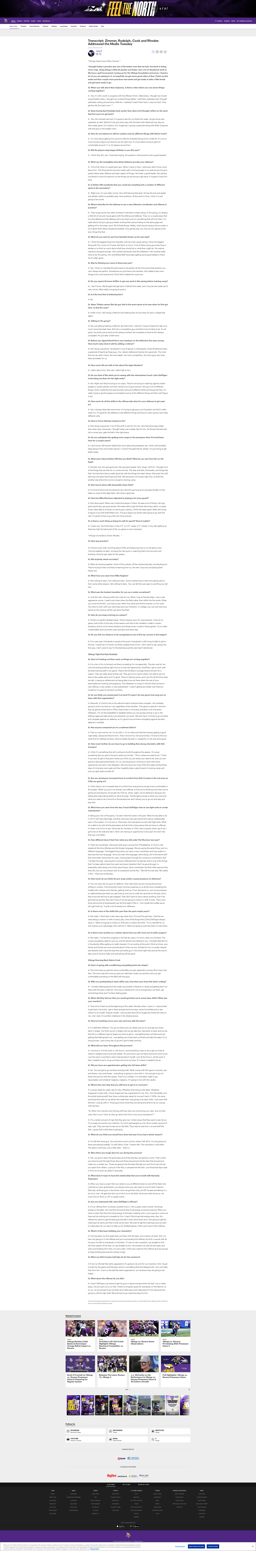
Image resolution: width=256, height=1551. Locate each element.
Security (136, 1513)
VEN (95, 1497)
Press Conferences (95, 1500)
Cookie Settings (180, 1546)
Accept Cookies (213, 1546)
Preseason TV (95, 1513)
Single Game (157, 1497)
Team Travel (115, 1510)
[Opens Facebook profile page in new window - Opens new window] (97, 54)
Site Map (201, 1517)
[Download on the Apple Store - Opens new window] (120, 1526)
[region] (128, 1546)
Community (201, 1493)
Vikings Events (179, 1497)
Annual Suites (157, 1507)
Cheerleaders (115, 1503)
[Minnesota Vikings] (128, 1535)
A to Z (136, 1493)
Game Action (115, 1500)
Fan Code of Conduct (136, 1500)
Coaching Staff (53, 1510)
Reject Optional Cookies (196, 1546)
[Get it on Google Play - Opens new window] (134, 1527)
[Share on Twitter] (157, 53)
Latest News (73, 1493)
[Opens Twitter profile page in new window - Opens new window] (100, 54)
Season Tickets (157, 1493)
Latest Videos (95, 1493)
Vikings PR (99, 51)
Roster (52, 1493)
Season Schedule (179, 1493)
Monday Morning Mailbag (73, 1497)
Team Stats (53, 1507)
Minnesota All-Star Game (179, 1503)
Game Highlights (95, 1503)
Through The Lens (115, 1497)
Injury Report (52, 1500)
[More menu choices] (52, 21)
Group (157, 1500)
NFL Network (95, 1507)
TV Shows (95, 1510)
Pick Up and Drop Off (136, 1507)
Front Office (53, 1513)
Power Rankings (73, 1510)
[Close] (253, 1546)
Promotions (202, 1513)
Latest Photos (115, 1493)
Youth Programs (201, 1507)
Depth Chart (53, 1497)
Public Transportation (136, 1510)
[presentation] (189, 1390)
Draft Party (179, 1507)
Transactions (52, 1503)
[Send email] (161, 53)
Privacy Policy (94, 1549)
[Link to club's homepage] (5, 20)
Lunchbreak (73, 1500)
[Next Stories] (187, 1405)
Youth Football (202, 1500)
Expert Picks (73, 1507)
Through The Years (115, 1507)
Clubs (157, 1513)
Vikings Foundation (202, 1497)
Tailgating (136, 1517)
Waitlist (157, 1503)
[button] (126, 1389)
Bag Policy (136, 1497)
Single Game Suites (157, 1510)
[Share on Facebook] (153, 53)
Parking (136, 1503)
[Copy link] (165, 52)
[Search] (216, 20)
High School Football (201, 1503)
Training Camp (179, 1500)
